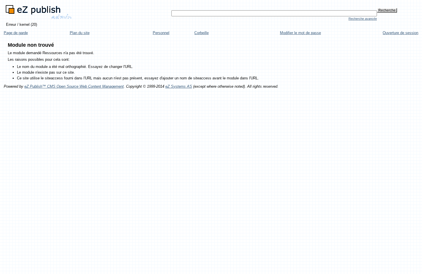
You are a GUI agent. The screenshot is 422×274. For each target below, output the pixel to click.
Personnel (161, 33)
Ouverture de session (400, 33)
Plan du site (80, 33)
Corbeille (201, 33)
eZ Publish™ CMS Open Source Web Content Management (74, 86)
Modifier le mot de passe (300, 33)
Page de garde (16, 33)
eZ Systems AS (178, 86)
